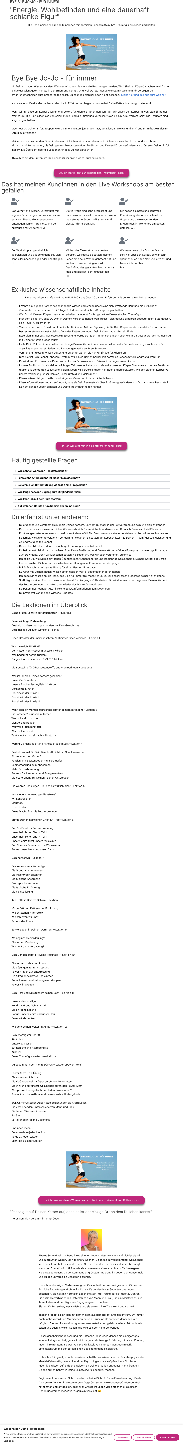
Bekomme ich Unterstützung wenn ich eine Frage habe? (52, 484)
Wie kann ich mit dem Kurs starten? (39, 498)
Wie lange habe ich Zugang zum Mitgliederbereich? (49, 491)
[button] (91, 471)
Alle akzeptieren (167, 1437)
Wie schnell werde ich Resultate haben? (42, 470)
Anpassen (123, 1437)
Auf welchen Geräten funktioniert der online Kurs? (49, 505)
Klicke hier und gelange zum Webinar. (143, 94)
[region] (91, 1435)
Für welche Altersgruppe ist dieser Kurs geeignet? (49, 477)
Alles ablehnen (144, 1437)
